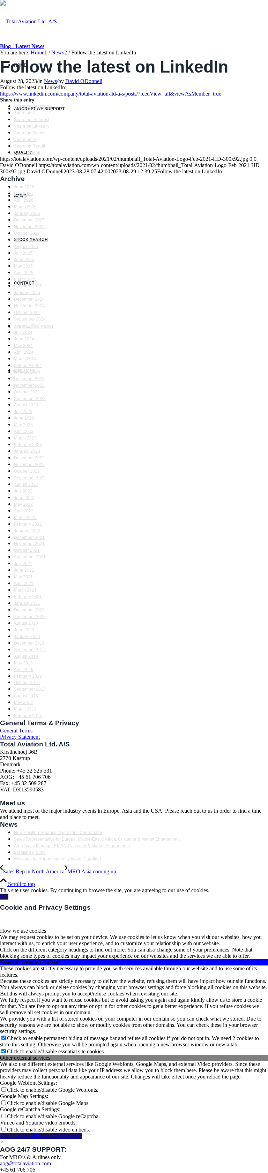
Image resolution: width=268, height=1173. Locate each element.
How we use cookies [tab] (23, 931)
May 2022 (23, 504)
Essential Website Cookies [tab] (29, 962)
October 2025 (27, 233)
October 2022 (27, 471)
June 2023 (24, 418)
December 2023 (29, 378)
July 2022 (23, 491)
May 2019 (23, 663)
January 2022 (27, 530)
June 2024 (24, 339)
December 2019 (29, 643)
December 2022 (29, 458)
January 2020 (27, 636)
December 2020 (29, 610)
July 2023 (23, 411)
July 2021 (23, 563)
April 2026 (24, 200)
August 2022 (26, 484)
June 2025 (24, 259)
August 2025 (26, 246)
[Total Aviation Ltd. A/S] (28, 21)
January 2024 (27, 372)
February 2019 (28, 676)
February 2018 (28, 715)
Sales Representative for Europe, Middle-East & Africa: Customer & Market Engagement (97, 839)
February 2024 (28, 365)
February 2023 (28, 444)
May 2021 (23, 576)
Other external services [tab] (25, 1058)
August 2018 (26, 695)
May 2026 (23, 193)
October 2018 (27, 682)
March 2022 (25, 517)
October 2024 (27, 312)
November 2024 (29, 305)
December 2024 (29, 299)
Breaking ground (30, 852)
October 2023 (27, 392)
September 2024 (30, 319)
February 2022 (28, 524)
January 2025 (27, 292)
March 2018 (25, 709)
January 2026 (27, 213)
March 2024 (25, 358)
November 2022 (29, 464)
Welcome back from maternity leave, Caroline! (57, 859)
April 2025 (24, 272)
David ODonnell (83, 81)
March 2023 (25, 438)
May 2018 (23, 702)
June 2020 (24, 629)
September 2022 (30, 477)
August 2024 (26, 325)
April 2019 (24, 669)
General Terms (16, 731)
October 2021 (27, 550)
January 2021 (27, 603)
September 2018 (30, 689)
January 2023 (27, 451)
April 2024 (24, 352)
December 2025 (29, 220)
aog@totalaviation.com (25, 1163)
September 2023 (30, 398)
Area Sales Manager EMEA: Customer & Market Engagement (72, 845)
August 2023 (26, 405)
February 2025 (28, 286)
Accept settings (17, 1136)
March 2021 (25, 590)
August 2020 (26, 623)
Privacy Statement (20, 737)
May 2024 (23, 345)
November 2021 (29, 543)
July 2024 (23, 332)
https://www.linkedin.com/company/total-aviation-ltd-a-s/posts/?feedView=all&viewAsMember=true (110, 94)
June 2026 (24, 187)
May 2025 (23, 266)
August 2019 (26, 656)
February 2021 (28, 596)
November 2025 (29, 226)
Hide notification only (58, 1136)
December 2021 (29, 537)
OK (4, 897)
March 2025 (25, 279)
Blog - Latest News (22, 46)
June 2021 (24, 570)
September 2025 (30, 240)
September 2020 (30, 616)
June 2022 (24, 497)
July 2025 (23, 253)
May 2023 (23, 424)
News (50, 81)
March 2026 (25, 206)
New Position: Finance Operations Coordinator (58, 832)
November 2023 (29, 385)
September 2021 (30, 557)
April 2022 (24, 511)
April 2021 (24, 583)
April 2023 (24, 431)
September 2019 (30, 649)
